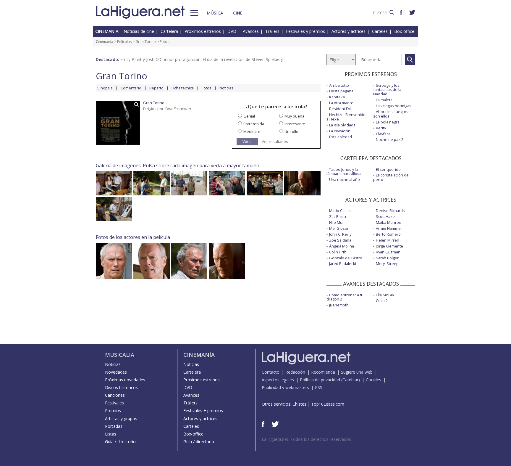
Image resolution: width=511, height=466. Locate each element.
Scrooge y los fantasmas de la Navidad (387, 90)
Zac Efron (337, 216)
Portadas (113, 426)
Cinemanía (104, 41)
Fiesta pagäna (341, 91)
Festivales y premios (305, 31)
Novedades (116, 372)
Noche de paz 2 (389, 139)
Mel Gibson (339, 228)
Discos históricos (121, 387)
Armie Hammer (389, 228)
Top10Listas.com (327, 404)
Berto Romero (388, 234)
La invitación (339, 131)
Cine (237, 13)
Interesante (294, 123)
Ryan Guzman (388, 252)
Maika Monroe (388, 222)
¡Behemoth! (339, 305)
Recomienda (323, 372)
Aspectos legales (278, 380)
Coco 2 (382, 300)
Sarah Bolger (387, 258)
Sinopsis (105, 88)
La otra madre (341, 102)
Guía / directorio (120, 441)
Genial (249, 116)
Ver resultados (275, 141)
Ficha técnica (183, 88)
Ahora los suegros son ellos (390, 114)
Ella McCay (385, 295)
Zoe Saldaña (340, 240)
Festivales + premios (203, 410)
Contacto (270, 372)
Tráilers (272, 31)
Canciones (115, 395)
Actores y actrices (348, 31)
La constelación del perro (391, 177)
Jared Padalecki (342, 263)
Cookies (373, 380)
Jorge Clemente (389, 246)
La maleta (384, 99)
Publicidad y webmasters (285, 387)
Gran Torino (145, 41)
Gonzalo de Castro (345, 258)
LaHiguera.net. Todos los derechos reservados (306, 439)
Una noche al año (344, 179)
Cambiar (350, 380)
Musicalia (119, 354)
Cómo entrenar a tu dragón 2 (344, 297)
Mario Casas (340, 210)
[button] (194, 13)
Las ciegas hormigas (393, 105)
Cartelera (169, 31)
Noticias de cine (139, 31)
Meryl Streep (387, 263)
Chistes (299, 404)
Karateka (337, 96)
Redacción (295, 372)
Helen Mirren (387, 240)
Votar (247, 141)
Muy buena (294, 116)
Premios (113, 410)
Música (215, 13)
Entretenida (253, 123)
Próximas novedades (125, 380)
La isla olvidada (342, 125)
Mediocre (251, 131)
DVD (231, 31)
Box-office (404, 31)
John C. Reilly (340, 234)
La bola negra (388, 122)
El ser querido (388, 169)
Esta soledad (340, 136)
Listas (110, 434)
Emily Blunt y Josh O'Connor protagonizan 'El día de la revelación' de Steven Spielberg (201, 59)
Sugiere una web (357, 372)
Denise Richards (390, 210)
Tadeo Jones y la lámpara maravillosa (343, 171)
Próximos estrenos (203, 31)
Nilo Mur (336, 222)
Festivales (114, 403)
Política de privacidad (320, 380)
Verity (381, 128)
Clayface (383, 133)
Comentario (131, 88)
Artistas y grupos (121, 418)
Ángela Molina (341, 246)
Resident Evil (340, 108)
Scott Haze (385, 216)
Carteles (380, 31)
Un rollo (291, 131)
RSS (318, 387)
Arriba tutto (339, 85)
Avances (251, 31)
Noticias (226, 88)
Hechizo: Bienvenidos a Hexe (347, 117)
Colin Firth (338, 252)
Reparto (156, 88)
